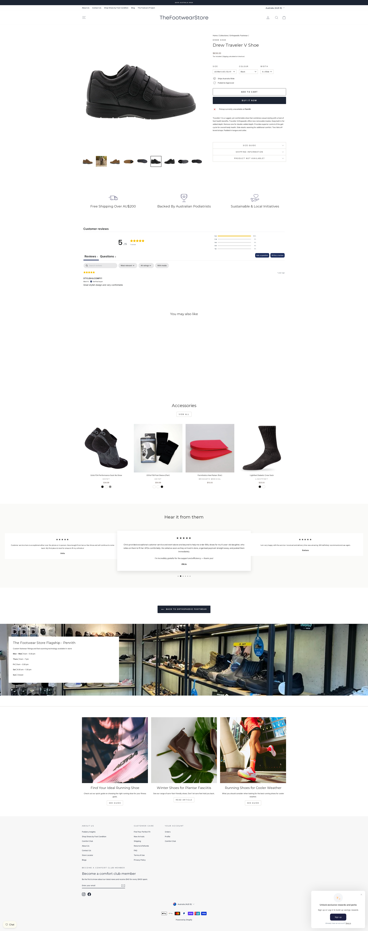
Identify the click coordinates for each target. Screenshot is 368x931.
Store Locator (87, 855)
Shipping (225, 56)
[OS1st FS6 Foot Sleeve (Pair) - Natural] (158, 486)
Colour (243, 66)
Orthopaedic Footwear (239, 35)
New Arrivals (139, 836)
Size (215, 66)
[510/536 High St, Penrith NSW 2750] (184, 660)
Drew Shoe (219, 40)
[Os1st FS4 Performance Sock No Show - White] (106, 486)
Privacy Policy (140, 860)
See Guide (115, 803)
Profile (167, 836)
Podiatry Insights (88, 832)
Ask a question (262, 255)
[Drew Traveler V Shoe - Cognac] (110, 386)
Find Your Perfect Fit (142, 832)
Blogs (84, 860)
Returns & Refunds (141, 846)
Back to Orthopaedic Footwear (186, 609)
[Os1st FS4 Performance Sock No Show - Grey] (110, 486)
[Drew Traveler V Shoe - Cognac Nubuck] (102, 386)
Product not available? (249, 158)
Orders (167, 832)
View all (184, 414)
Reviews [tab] (91, 256)
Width (264, 66)
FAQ (135, 850)
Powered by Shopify (184, 920)
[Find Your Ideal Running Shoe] (115, 750)
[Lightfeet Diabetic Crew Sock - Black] (259, 486)
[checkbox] (162, 265)
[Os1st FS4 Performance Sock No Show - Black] (102, 486)
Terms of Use (139, 855)
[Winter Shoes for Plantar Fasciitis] (184, 750)
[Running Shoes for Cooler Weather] (253, 750)
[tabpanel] (184, 281)
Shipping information (249, 152)
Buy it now (249, 100)
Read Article (184, 800)
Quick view (106, 369)
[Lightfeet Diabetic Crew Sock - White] (263, 486)
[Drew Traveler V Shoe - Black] (106, 386)
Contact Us (96, 8)
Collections (223, 35)
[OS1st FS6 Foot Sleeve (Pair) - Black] (162, 486)
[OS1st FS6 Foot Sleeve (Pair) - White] (154, 486)
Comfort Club (87, 841)
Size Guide (249, 145)
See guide (253, 803)
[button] (235, 236)
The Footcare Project (146, 8)
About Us (85, 8)
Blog (133, 8)
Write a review (277, 255)
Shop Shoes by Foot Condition (116, 8)
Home (215, 35)
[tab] (108, 256)
